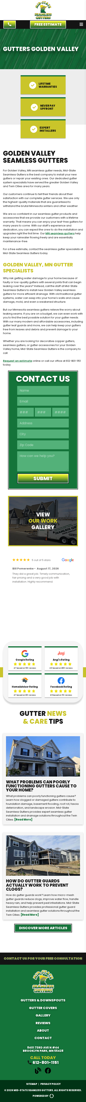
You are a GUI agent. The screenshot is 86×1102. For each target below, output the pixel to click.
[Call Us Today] (9, 24)
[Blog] (39, 1073)
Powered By (40, 1096)
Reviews (43, 1023)
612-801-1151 (46, 1062)
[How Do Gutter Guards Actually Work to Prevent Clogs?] (43, 876)
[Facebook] (48, 1073)
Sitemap (31, 1084)
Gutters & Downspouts (43, 1000)
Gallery (43, 1015)
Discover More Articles (43, 927)
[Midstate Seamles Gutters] (43, 18)
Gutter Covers (43, 1008)
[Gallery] (43, 521)
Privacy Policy (50, 1084)
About (43, 1030)
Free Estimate (48, 24)
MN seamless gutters (59, 233)
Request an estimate (17, 361)
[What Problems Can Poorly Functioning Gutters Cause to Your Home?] (43, 779)
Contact (43, 1038)
